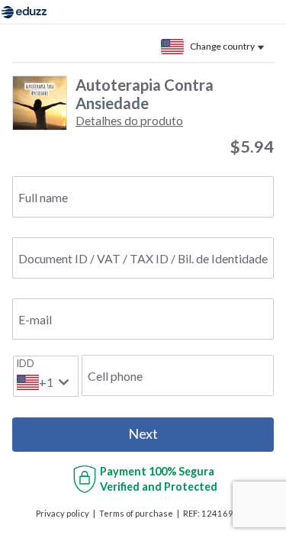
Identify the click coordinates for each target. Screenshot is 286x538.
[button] (129, 120)
